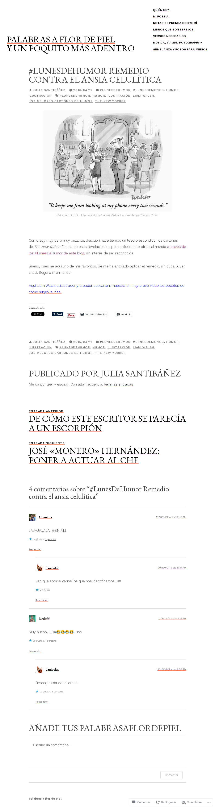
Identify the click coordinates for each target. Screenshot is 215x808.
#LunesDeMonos (148, 90)
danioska (52, 568)
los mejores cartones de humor (61, 101)
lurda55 (44, 618)
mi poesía (160, 16)
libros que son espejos (173, 29)
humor (172, 90)
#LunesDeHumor (115, 90)
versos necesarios (169, 36)
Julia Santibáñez (49, 90)
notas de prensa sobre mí (175, 23)
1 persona (50, 539)
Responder (35, 549)
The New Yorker (110, 101)
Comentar (171, 775)
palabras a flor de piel (61, 39)
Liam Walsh (143, 95)
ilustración (40, 95)
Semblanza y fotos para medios (180, 49)
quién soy (161, 10)
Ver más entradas (118, 384)
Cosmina (45, 517)
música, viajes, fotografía (176, 42)
